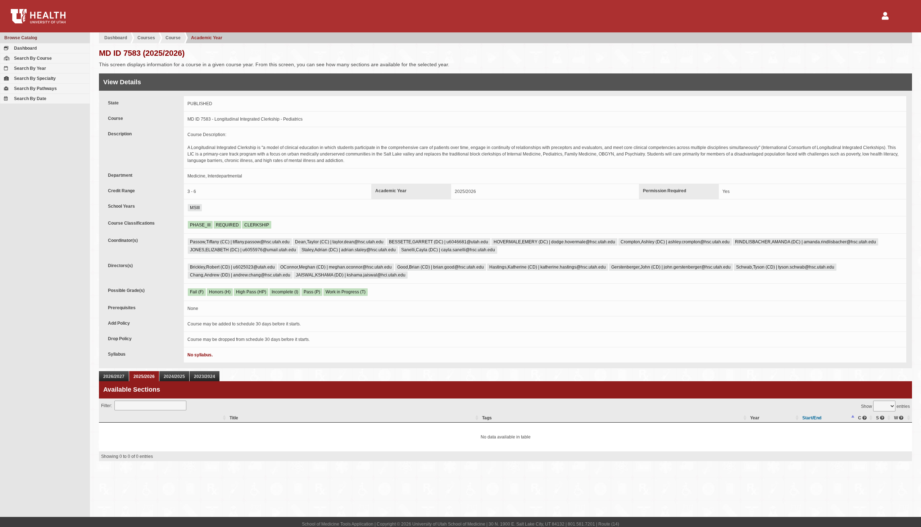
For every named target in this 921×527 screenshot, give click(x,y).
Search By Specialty (34, 78)
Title (234, 417)
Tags (487, 417)
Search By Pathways (35, 88)
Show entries (885, 406)
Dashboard (25, 48)
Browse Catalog (20, 37)
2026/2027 (113, 376)
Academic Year (206, 37)
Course (173, 37)
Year (754, 417)
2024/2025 (174, 376)
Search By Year (29, 68)
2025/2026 (144, 376)
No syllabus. (200, 354)
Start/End (811, 417)
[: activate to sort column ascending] (163, 418)
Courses (146, 37)
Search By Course (32, 58)
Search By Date (29, 98)
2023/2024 (204, 376)
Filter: (106, 405)
